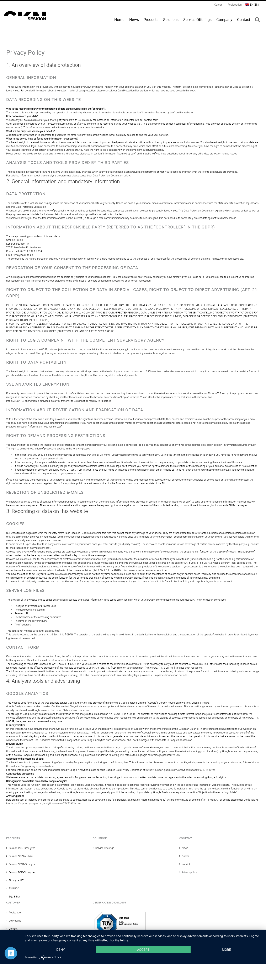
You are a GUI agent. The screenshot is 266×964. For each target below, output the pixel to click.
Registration (15, 912)
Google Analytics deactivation (37, 766)
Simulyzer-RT (16, 880)
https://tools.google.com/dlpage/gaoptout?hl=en (152, 754)
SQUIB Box (14, 896)
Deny (60, 950)
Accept (143, 950)
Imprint (186, 864)
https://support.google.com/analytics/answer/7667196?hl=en (46, 803)
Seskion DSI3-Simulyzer (22, 872)
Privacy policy (189, 872)
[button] (257, 19)
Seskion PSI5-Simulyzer (22, 848)
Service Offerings (104, 848)
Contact (13, 928)
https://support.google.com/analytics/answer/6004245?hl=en (181, 769)
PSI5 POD (14, 888)
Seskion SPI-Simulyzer (21, 856)
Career (185, 856)
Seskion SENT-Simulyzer (22, 864)
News (185, 848)
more (226, 950)
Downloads (15, 920)
